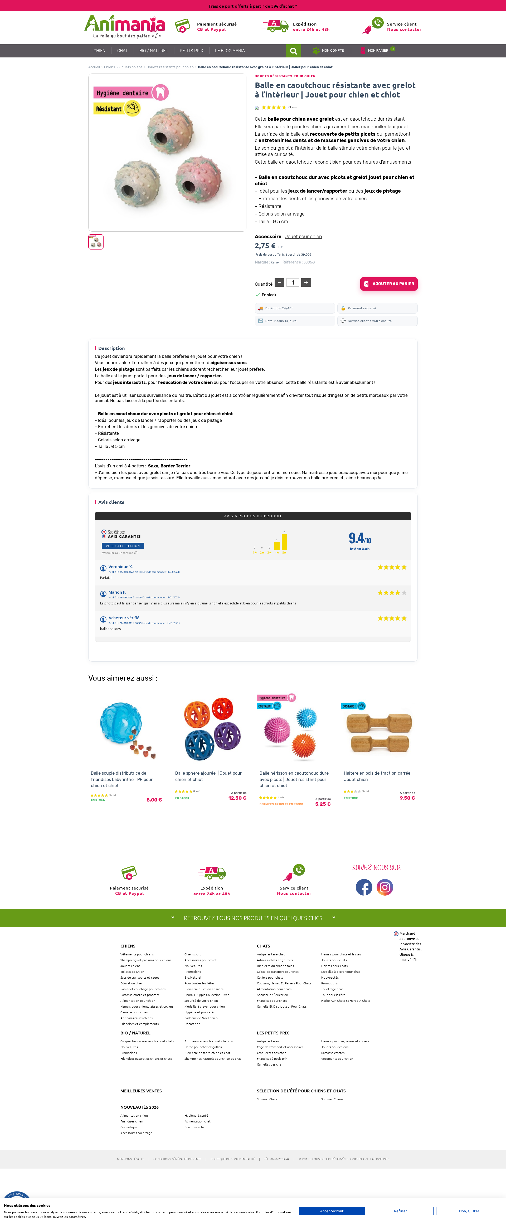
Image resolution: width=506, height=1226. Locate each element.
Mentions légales (133, 1159)
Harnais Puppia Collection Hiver (206, 995)
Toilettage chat (332, 989)
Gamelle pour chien (134, 1012)
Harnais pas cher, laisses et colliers (345, 1041)
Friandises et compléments (139, 1024)
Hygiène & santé (196, 1115)
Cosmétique (129, 1127)
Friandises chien (131, 1121)
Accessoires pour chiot (200, 960)
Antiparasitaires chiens (136, 1018)
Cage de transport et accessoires (280, 1047)
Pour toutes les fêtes (199, 983)
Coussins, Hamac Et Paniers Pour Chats (284, 983)
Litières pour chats (334, 966)
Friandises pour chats (272, 1000)
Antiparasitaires (268, 1041)
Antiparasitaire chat (271, 954)
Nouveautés (193, 966)
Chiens (109, 67)
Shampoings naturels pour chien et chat (212, 1058)
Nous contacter (404, 29)
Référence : (293, 262)
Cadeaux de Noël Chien (201, 1018)
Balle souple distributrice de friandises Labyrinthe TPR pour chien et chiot (122, 779)
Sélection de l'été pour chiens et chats (301, 1090)
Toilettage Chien (132, 971)
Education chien (132, 983)
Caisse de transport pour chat (278, 971)
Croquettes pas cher (271, 1053)
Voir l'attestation (123, 546)
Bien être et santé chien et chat (207, 1053)
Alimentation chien (134, 1115)
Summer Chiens (332, 1099)
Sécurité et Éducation (272, 995)
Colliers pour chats (270, 977)
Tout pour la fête (333, 995)
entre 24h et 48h (311, 29)
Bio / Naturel (135, 1032)
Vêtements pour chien (337, 1058)
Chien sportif (193, 954)
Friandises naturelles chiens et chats (146, 1058)
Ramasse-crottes (332, 1053)
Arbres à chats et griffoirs (275, 960)
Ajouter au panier (393, 283)
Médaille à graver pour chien (204, 1006)
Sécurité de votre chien (201, 1000)
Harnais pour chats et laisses (341, 954)
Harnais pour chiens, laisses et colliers (146, 1006)
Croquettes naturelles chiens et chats (147, 1041)
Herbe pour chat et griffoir (203, 1047)
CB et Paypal (211, 29)
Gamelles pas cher (270, 1064)
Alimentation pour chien (137, 1000)
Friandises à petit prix (272, 1058)
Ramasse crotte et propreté (140, 995)
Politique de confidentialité (235, 1159)
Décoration (192, 1024)
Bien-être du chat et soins (275, 966)
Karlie (275, 262)
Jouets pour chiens (334, 1047)
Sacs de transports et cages (139, 977)
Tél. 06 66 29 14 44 (279, 1159)
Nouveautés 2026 (139, 1107)
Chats (263, 945)
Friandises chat (195, 1127)
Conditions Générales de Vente (179, 1159)
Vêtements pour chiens (137, 954)
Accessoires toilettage (136, 1133)
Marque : (262, 262)
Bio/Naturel (192, 977)
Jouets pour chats (334, 960)
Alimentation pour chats (274, 989)
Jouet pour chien (303, 237)
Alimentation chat (198, 1121)
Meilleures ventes (141, 1090)
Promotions (192, 971)
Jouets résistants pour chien (170, 67)
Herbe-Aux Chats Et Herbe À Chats (345, 1000)
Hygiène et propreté (199, 1012)
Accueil (94, 67)
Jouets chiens (131, 67)
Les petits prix (273, 1032)
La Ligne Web (379, 1159)
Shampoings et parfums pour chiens (145, 960)
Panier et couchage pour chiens (143, 989)
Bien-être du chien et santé (204, 989)
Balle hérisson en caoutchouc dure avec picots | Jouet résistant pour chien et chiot (294, 779)
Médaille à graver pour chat (340, 971)
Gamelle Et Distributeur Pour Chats (281, 1006)
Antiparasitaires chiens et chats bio (209, 1041)
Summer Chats (267, 1099)
